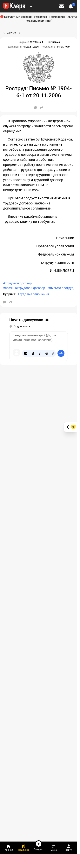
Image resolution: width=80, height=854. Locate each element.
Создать (38, 849)
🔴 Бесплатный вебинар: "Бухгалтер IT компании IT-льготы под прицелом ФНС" (38, 18)
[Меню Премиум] (31, 6)
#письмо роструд (61, 288)
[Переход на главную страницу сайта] (14, 6)
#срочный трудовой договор (24, 288)
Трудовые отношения (33, 294)
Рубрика (9, 294)
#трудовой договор (17, 283)
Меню (53, 850)
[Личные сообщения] (61, 6)
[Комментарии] (35, 107)
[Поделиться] (41, 107)
